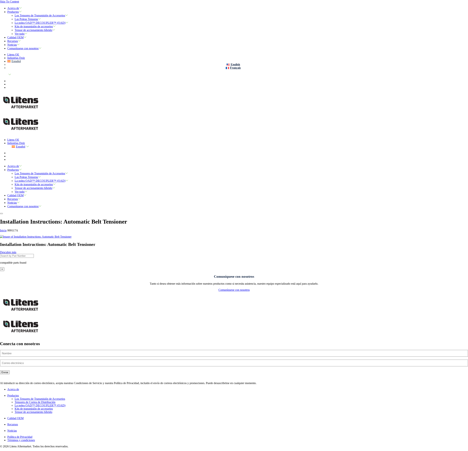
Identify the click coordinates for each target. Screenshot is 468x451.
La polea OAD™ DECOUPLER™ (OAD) (40, 22)
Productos (13, 11)
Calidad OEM (15, 37)
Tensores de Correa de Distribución (35, 402)
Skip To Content (9, 1)
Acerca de (13, 8)
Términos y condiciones (21, 440)
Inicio (3, 230)
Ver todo (19, 33)
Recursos (12, 41)
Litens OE (13, 54)
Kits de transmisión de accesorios (34, 26)
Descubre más (8, 252)
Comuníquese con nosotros (23, 48)
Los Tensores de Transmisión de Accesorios (40, 15)
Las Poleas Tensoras (26, 19)
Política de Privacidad (19, 436)
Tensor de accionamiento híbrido (33, 30)
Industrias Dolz (16, 57)
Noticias (12, 44)
